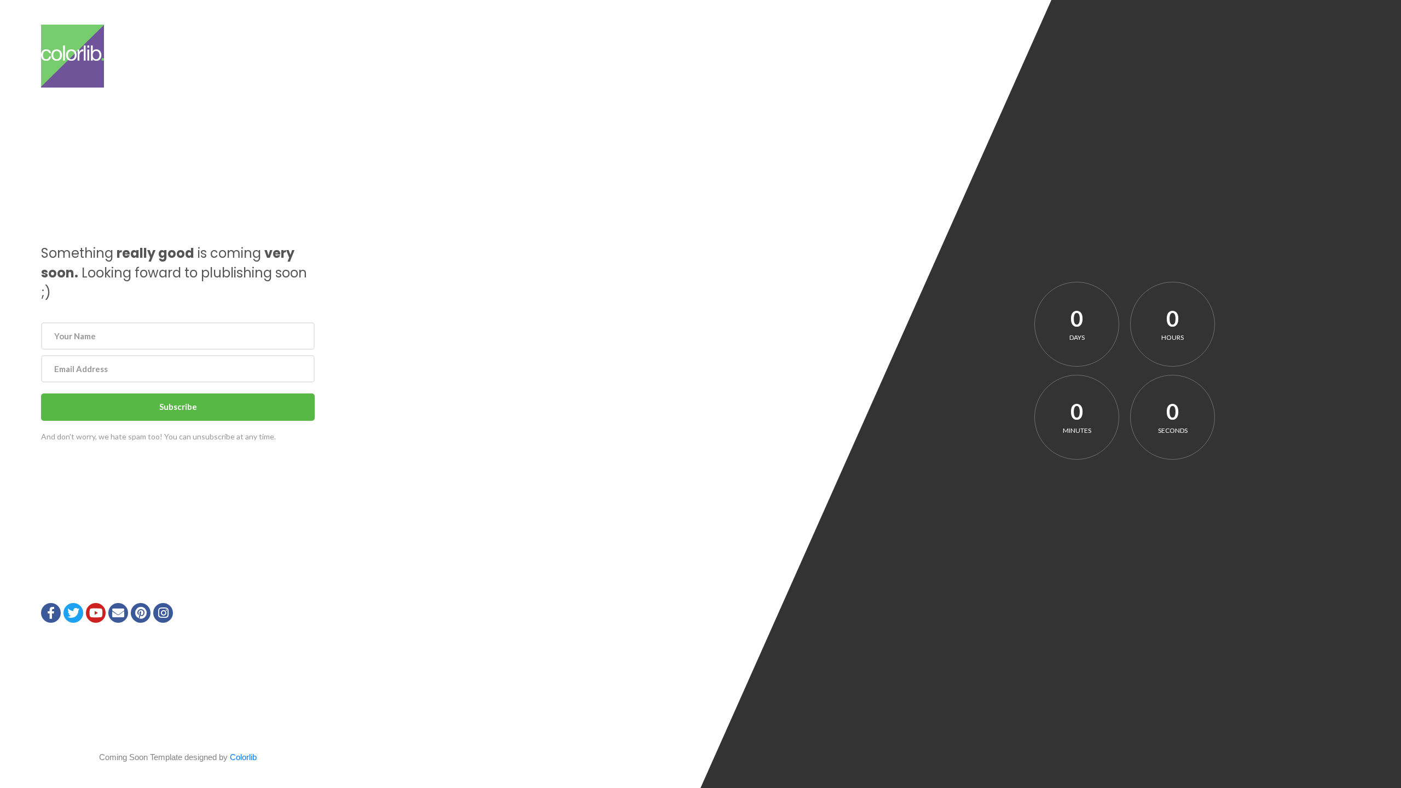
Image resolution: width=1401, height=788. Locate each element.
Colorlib (243, 757)
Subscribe (178, 407)
